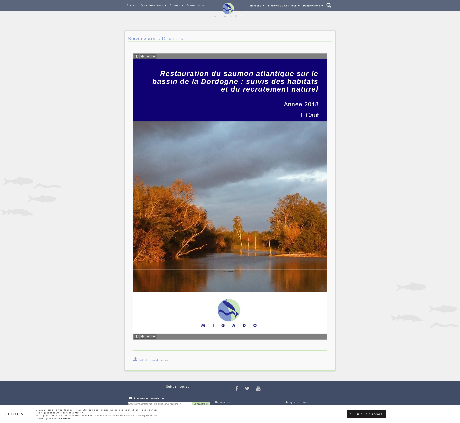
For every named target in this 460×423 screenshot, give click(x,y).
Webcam (224, 402)
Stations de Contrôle (283, 5)
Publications (312, 5)
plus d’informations (58, 418)
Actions (175, 5)
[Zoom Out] (148, 56)
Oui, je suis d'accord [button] (366, 414)
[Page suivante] (142, 56)
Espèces (256, 5)
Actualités (194, 5)
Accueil (132, 5)
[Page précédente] (136, 56)
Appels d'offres (298, 402)
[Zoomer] (154, 56)
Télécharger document (154, 360)
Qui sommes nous (152, 5)
